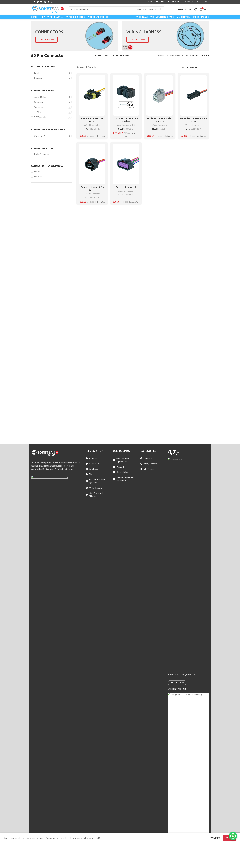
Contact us (94, 463)
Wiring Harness (150, 463)
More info (214, 838)
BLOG (199, 2)
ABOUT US (176, 2)
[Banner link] (74, 36)
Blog (91, 474)
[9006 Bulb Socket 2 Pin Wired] (92, 95)
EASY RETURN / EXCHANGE (158, 2)
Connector (148, 458)
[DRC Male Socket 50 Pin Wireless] (126, 95)
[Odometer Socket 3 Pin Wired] (92, 164)
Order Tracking (95, 488)
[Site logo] (48, 9)
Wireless (38, 176)
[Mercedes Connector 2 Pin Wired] (193, 95)
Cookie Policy (122, 472)
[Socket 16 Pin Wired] (126, 164)
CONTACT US (188, 2)
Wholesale (93, 469)
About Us (93, 458)
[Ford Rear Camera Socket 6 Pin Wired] (159, 95)
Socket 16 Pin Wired (126, 187)
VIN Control (149, 469)
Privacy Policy (122, 467)
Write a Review (177, 683)
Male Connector (41, 154)
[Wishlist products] (195, 9)
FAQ (205, 2)
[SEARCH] (161, 9)
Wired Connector (92, 125)
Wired (37, 171)
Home (161, 55)
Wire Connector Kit (126, 125)
